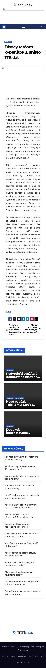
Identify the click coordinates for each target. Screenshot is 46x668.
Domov (5, 656)
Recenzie (22, 656)
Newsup (38, 647)
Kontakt (27, 662)
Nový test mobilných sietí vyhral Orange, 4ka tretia (15, 330)
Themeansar (23, 650)
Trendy (30, 656)
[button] (42, 26)
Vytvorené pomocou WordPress (15, 647)
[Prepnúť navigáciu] (23, 26)
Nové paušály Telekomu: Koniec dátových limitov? (19, 405)
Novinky (8, 42)
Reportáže (19, 398)
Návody (19, 662)
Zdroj (8, 311)
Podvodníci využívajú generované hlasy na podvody (21, 377)
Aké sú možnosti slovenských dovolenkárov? (30, 328)
